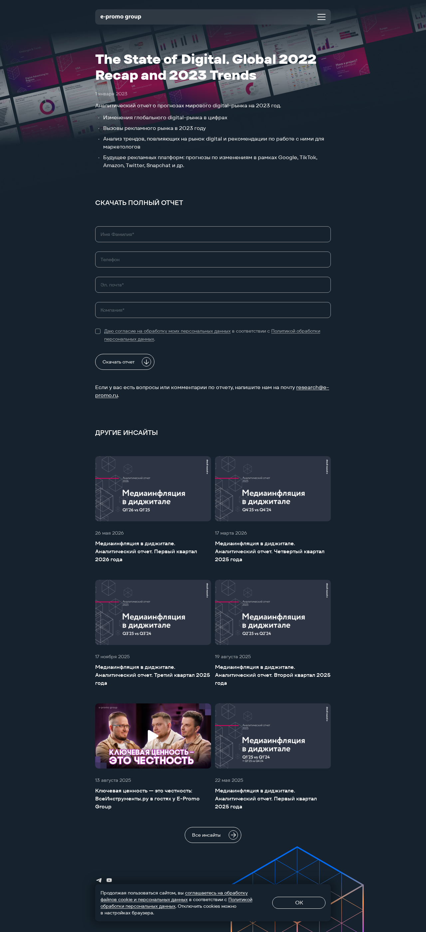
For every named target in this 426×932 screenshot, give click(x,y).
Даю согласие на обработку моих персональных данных (167, 331)
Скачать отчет (118, 362)
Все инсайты (206, 835)
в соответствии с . (212, 335)
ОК (299, 902)
